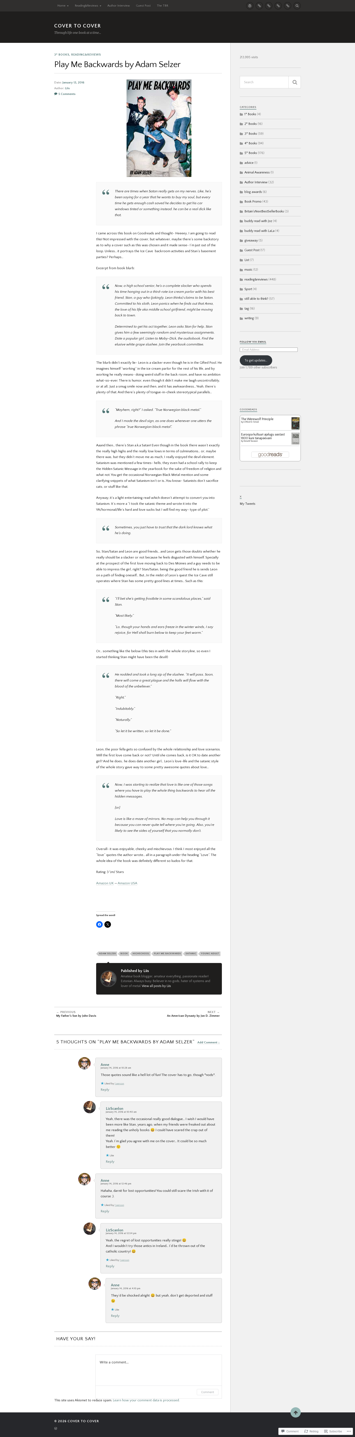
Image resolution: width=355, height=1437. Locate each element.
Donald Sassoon (251, 441)
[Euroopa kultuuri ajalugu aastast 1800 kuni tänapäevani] (296, 443)
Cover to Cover (77, 26)
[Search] (297, 5)
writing (249, 318)
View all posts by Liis (156, 986)
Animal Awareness (257, 172)
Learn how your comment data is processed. (146, 1400)
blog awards (253, 192)
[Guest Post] (278, 5)
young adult (210, 953)
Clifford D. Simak (251, 422)
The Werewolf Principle (257, 419)
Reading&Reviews (86, 5)
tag (246, 308)
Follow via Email (253, 341)
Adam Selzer (107, 953)
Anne (105, 1065)
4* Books (250, 143)
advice (249, 163)
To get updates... (255, 360)
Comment (207, 1392)
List (246, 260)
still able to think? (256, 299)
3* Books (61, 54)
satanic (191, 953)
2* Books (250, 124)
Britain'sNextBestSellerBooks (264, 211)
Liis (67, 88)
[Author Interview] (268, 5)
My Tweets (247, 504)
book (124, 953)
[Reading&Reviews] (259, 5)
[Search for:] (270, 82)
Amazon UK (105, 883)
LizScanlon (114, 1109)
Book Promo (253, 201)
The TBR (162, 5)
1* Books (250, 114)
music (248, 269)
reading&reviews (86, 54)
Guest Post (143, 5)
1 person (119, 1083)
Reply (105, 1090)
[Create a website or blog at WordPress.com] (55, 1429)
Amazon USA (127, 883)
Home (61, 5)
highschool (141, 953)
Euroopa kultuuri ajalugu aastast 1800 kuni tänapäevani (263, 436)
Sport (248, 289)
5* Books (250, 153)
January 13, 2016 (73, 82)
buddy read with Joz (258, 221)
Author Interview (118, 5)
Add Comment (207, 1042)
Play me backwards (167, 953)
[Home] (250, 5)
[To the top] (295, 1412)
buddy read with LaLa (259, 231)
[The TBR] (287, 5)
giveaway (251, 240)
